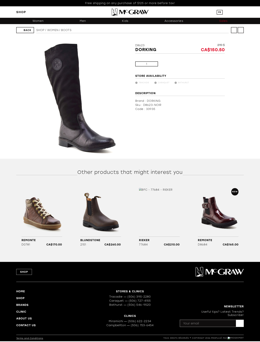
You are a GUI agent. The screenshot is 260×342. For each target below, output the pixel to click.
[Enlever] (140, 64)
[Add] (153, 64)
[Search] (211, 12)
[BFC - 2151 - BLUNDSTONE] (100, 217)
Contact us (26, 325)
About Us (24, 318)
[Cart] (235, 12)
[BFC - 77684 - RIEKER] (159, 217)
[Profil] (228, 12)
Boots (66, 30)
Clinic (21, 311)
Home (20, 291)
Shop (40, 30)
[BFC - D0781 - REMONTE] (41, 217)
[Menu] (242, 12)
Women (38, 21)
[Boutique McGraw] (130, 12)
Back (27, 30)
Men (83, 21)
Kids (125, 21)
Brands (22, 305)
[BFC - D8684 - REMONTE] (218, 217)
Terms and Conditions (29, 338)
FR (219, 12)
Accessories (173, 21)
